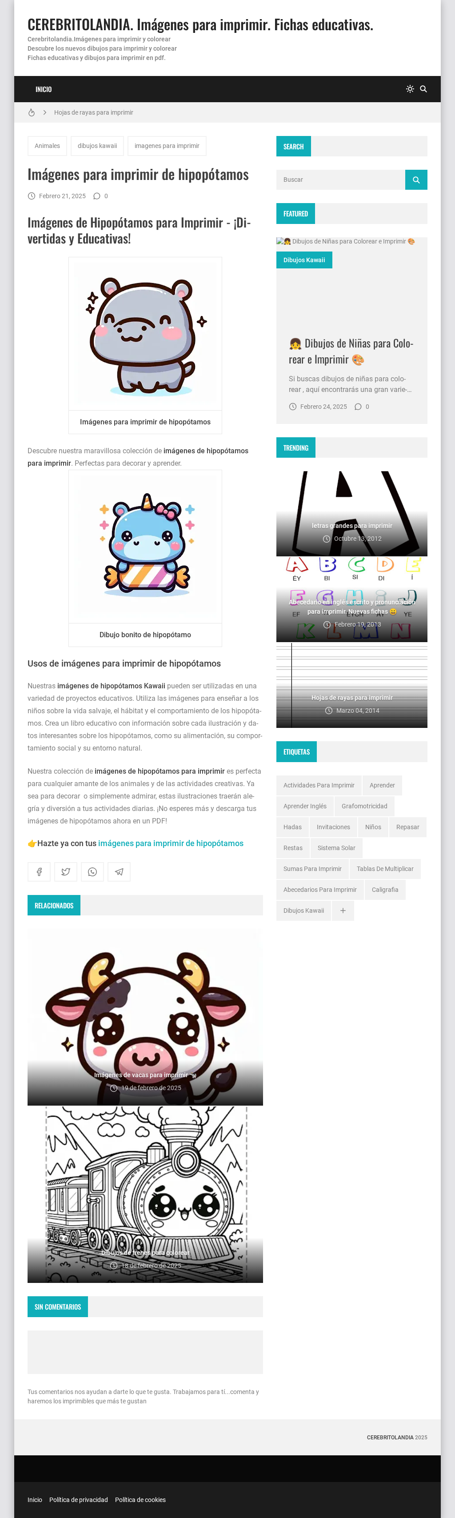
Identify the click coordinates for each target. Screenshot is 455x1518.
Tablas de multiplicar (385, 868)
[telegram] (119, 872)
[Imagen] (351, 279)
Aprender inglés (305, 806)
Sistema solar (336, 847)
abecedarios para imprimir (320, 889)
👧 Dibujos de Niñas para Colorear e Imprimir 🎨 (351, 351)
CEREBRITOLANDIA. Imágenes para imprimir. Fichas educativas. (200, 23)
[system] (410, 89)
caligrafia (385, 889)
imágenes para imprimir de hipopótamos (170, 843)
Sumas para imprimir (312, 868)
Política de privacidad (78, 1499)
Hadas (292, 827)
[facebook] (39, 872)
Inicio (44, 89)
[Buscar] (423, 89)
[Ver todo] (343, 911)
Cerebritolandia (390, 1437)
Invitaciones (333, 827)
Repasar (407, 827)
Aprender (382, 785)
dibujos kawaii (97, 145)
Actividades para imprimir (319, 785)
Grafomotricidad (364, 806)
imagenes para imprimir (167, 145)
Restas (293, 847)
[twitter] (65, 872)
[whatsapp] (92, 872)
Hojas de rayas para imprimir (93, 112)
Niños (373, 827)
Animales (47, 145)
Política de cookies (140, 1499)
